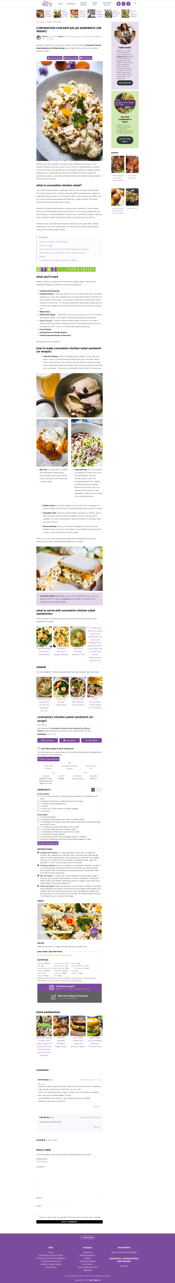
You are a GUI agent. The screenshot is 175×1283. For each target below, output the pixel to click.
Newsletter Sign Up (107, 4)
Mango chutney (46, 321)
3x (100, 789)
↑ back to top (87, 1237)
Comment (40, 1167)
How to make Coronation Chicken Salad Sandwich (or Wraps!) (64, 249)
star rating (71, 596)
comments (94, 596)
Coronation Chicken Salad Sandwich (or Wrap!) (58, 260)
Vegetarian (87, 1270)
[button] (38, 734)
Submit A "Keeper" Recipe (51, 1264)
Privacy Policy (51, 1267)
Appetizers (87, 1252)
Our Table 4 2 (40, 21)
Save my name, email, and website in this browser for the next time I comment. (70, 1217)
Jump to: (44, 237)
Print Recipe (86, 58)
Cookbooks (71, 4)
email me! (124, 1266)
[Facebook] (128, 4)
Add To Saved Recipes (49, 759)
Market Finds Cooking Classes (51, 1255)
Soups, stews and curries (87, 1267)
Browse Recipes (83, 4)
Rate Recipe (92, 740)
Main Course (87, 1264)
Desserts (87, 1258)
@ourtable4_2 (68, 989)
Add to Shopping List (49, 843)
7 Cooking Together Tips (51, 1261)
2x (96, 789)
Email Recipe (71, 740)
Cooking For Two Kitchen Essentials (51, 1258)
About (60, 4)
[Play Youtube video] (69, 921)
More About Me (125, 83)
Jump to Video (71, 58)
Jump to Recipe (56, 58)
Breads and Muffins (87, 1255)
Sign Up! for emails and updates (124, 1252)
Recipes (49, 21)
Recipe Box (95, 4)
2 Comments (50, 38)
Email (39, 1206)
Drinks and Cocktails (87, 1261)
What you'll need (46, 245)
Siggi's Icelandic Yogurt (80, 315)
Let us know (62, 998)
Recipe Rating (41, 1159)
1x (93, 789)
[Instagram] (123, 4)
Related (42, 257)
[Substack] (118, 4)
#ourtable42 (84, 989)
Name (39, 1198)
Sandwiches (57, 21)
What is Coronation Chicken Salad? (53, 242)
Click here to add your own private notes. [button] (54, 955)
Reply (97, 1107)
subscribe (66, 599)
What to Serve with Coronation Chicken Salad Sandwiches (62, 253)
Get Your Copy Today (125, 140)
